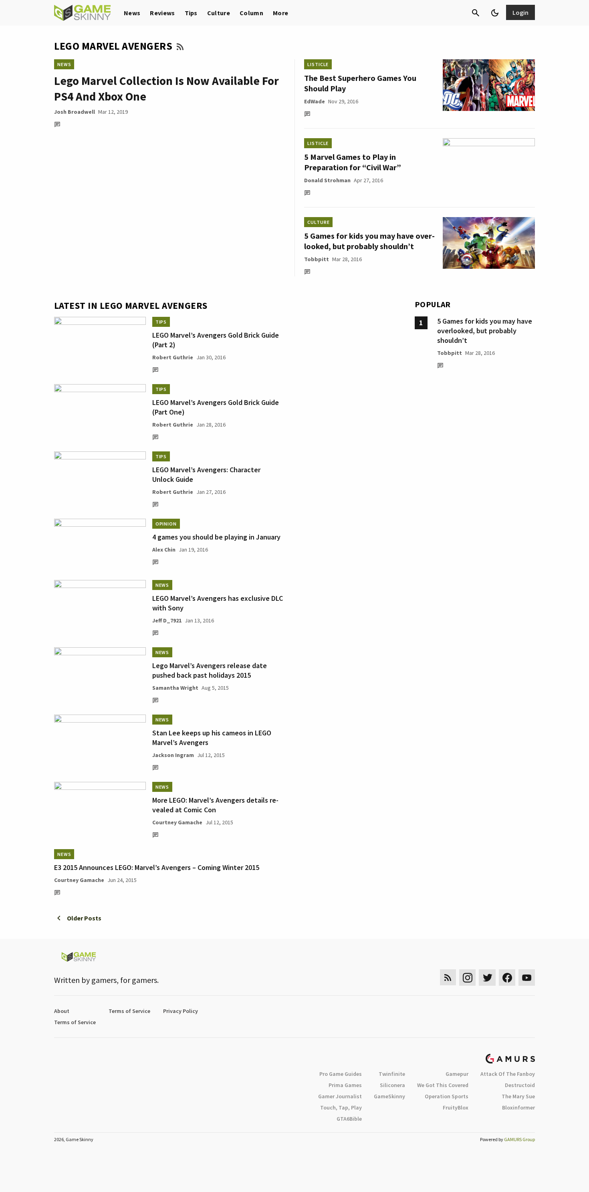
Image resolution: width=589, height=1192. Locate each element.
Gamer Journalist (340, 1096)
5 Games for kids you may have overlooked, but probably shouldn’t (369, 241)
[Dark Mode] (495, 13)
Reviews (162, 13)
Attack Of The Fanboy (507, 1073)
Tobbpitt (316, 259)
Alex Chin (163, 549)
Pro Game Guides (340, 1073)
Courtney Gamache (177, 822)
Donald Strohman (327, 180)
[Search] (476, 13)
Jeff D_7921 (167, 620)
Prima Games (345, 1085)
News (132, 13)
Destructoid (520, 1085)
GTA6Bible (349, 1118)
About (61, 1011)
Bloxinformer (518, 1107)
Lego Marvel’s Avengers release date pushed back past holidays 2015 (209, 670)
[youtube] (526, 977)
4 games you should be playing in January (216, 537)
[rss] (448, 977)
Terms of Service (129, 1011)
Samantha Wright (175, 687)
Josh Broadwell (74, 111)
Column (251, 13)
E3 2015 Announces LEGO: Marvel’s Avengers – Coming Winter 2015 (156, 867)
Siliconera (392, 1085)
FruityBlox (455, 1107)
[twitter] (487, 977)
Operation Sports (446, 1096)
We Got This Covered (442, 1085)
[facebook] (507, 977)
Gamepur (457, 1073)
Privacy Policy (180, 1011)
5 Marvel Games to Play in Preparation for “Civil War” (352, 162)
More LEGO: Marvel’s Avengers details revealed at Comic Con (215, 804)
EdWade (314, 101)
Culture (218, 13)
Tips (191, 13)
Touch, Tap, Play (341, 1107)
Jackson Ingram (173, 755)
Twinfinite (392, 1073)
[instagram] (467, 977)
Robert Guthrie (172, 357)
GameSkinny (389, 1096)
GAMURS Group (519, 1139)
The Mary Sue (518, 1096)
